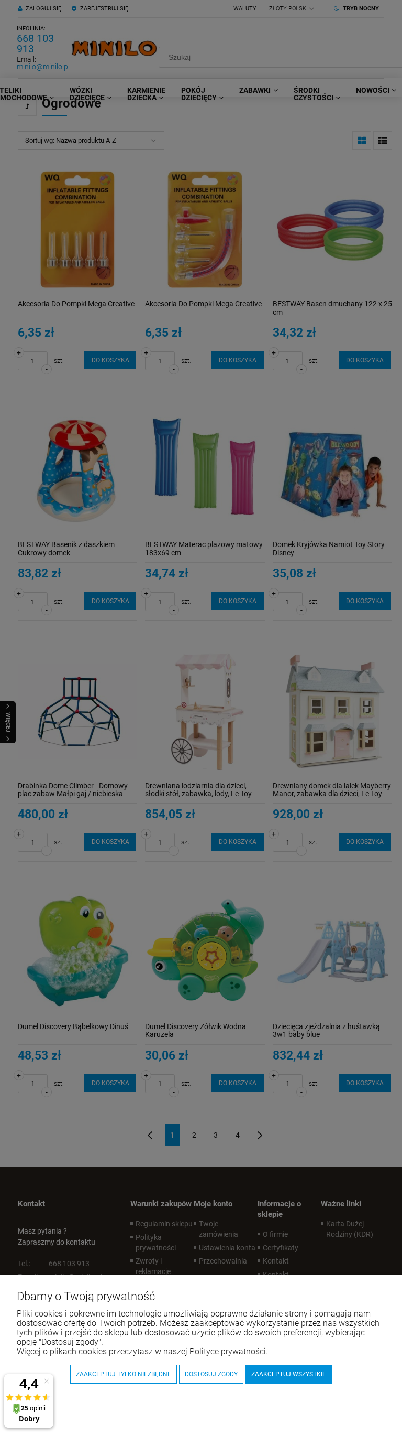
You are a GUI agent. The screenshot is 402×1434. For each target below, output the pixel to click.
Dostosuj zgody (211, 1374)
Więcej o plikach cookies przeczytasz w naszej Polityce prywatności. (142, 1351)
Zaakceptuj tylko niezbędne (123, 1374)
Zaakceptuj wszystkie (288, 1374)
